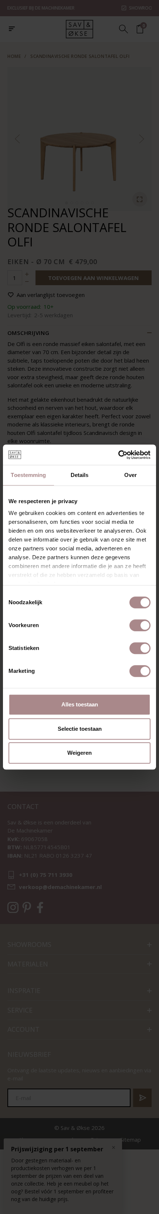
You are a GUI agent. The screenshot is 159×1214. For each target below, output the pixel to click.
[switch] (139, 625)
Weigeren (79, 753)
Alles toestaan (79, 704)
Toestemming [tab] (28, 475)
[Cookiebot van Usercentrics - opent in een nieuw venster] (118, 455)
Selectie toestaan (80, 729)
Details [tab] (80, 475)
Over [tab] (130, 475)
